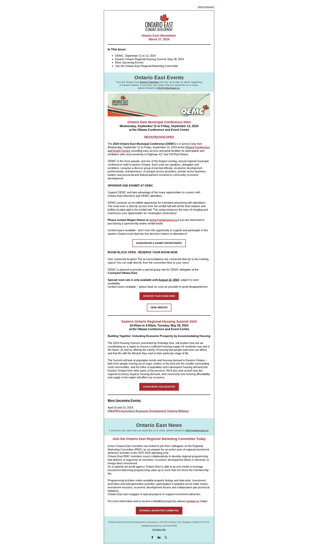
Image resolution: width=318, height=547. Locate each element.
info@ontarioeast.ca (168, 88)
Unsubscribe (159, 529)
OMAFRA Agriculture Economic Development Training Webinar (149, 411)
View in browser (206, 7)
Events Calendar (149, 82)
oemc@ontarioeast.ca (163, 219)
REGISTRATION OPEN (159, 136)
